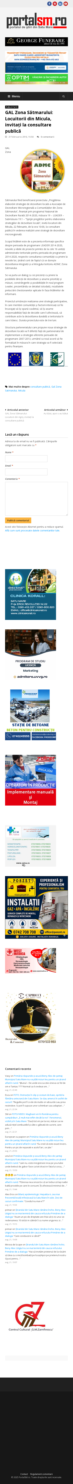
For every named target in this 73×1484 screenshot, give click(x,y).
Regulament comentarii (41, 1474)
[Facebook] (49, 4)
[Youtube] (65, 4)
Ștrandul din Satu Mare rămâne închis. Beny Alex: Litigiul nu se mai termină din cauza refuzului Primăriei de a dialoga (35, 1213)
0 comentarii (47, 136)
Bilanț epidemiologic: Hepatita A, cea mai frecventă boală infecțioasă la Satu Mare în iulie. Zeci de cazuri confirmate (33, 1198)
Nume (9, 452)
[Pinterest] (55, 4)
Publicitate (12, 107)
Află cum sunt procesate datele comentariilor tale (32, 530)
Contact (24, 1474)
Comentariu (12, 478)
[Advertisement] (39, 547)
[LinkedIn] (60, 4)
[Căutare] (63, 96)
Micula (21, 390)
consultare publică (40, 386)
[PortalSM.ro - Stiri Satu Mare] (36, 27)
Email (9, 465)
